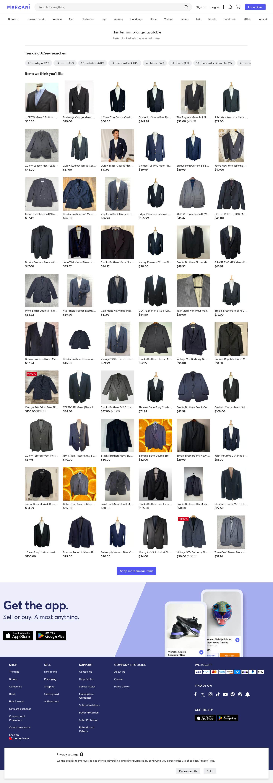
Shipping (49, 686)
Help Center (86, 679)
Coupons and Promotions (17, 718)
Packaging (50, 679)
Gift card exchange (20, 708)
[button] (230, 7)
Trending (14, 671)
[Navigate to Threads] (240, 694)
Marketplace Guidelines (86, 695)
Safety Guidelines (89, 705)
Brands (13, 679)
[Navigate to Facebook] (195, 694)
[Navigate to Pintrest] (232, 694)
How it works (16, 701)
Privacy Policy (207, 760)
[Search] (186, 7)
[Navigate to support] (198, 672)
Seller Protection (88, 720)
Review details (188, 771)
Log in (215, 7)
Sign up (201, 7)
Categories (15, 686)
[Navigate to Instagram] (210, 694)
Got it (210, 771)
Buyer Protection (88, 712)
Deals (12, 694)
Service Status (87, 686)
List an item (255, 7)
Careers (118, 679)
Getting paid (51, 694)
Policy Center (122, 686)
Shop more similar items (136, 571)
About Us (119, 671)
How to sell (50, 671)
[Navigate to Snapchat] (247, 694)
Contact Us (85, 671)
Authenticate (51, 701)
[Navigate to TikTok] (218, 694)
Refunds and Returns (86, 729)
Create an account (20, 727)
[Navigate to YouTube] (225, 694)
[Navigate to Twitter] (203, 694)
